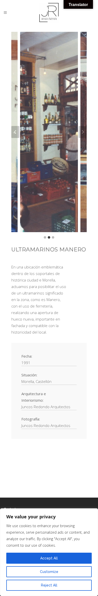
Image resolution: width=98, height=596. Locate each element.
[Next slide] (83, 132)
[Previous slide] (15, 132)
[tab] (45, 237)
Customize (49, 572)
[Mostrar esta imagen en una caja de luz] (49, 132)
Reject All (49, 585)
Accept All (49, 558)
